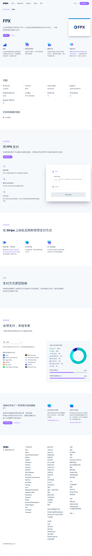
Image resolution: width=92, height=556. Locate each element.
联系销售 (83, 3)
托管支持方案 (74, 504)
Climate (27, 465)
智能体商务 (50, 455)
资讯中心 (72, 489)
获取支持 (72, 501)
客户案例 (72, 452)
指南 (71, 450)
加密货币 (28, 470)
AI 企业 (49, 482)
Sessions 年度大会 (75, 460)
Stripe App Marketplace (55, 512)
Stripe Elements (52, 420)
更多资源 (72, 477)
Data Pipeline (29, 472)
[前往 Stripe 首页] (5, 447)
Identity (27, 480)
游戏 (48, 487)
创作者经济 (50, 485)
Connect (28, 467)
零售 (48, 505)
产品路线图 (73, 484)
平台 (48, 477)
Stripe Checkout (75, 422)
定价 (41, 3)
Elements (28, 475)
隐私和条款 (73, 462)
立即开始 (7, 423)
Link (26, 487)
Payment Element (79, 51)
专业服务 (50, 500)
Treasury (28, 512)
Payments (28, 495)
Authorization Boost (31, 455)
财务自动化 (50, 465)
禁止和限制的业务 (75, 465)
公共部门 (50, 502)
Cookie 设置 (73, 472)
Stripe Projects (52, 536)
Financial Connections (32, 477)
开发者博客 (50, 539)
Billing (27, 457)
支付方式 (6, 9)
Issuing (27, 485)
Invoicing (28, 482)
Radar (27, 500)
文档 (5, 35)
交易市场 (50, 472)
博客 (71, 455)
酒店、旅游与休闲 (52, 490)
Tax (26, 507)
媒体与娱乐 (50, 495)
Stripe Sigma (29, 505)
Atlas (27, 452)
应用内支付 (50, 470)
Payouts (28, 497)
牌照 (71, 467)
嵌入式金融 (50, 462)
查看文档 (7, 157)
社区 (71, 457)
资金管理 (50, 475)
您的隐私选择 (74, 475)
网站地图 (72, 470)
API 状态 (50, 529)
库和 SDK (50, 534)
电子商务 (50, 460)
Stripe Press (74, 492)
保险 (48, 492)
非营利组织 (50, 497)
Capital (27, 460)
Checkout (73, 54)
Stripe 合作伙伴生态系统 (55, 514)
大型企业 (50, 450)
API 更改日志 (51, 531)
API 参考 (50, 526)
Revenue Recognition (32, 502)
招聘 (71, 487)
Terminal (28, 510)
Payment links (29, 492)
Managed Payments (31, 490)
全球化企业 (50, 467)
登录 (75, 3)
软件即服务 (50, 480)
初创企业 (50, 452)
